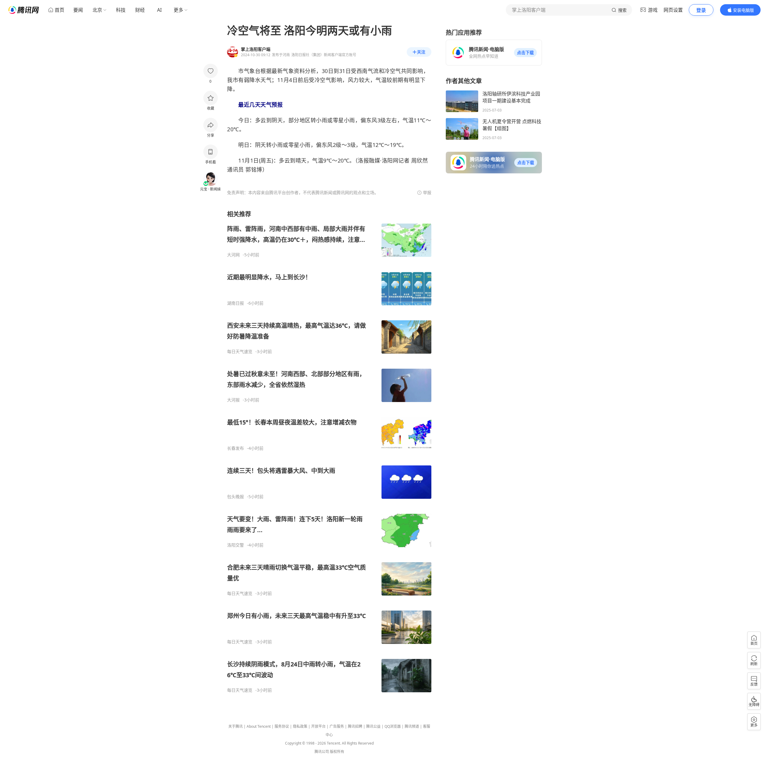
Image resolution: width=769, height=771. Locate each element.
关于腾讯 (235, 726)
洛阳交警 (235, 545)
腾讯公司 (322, 751)
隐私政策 (300, 726)
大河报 (233, 400)
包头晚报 (235, 497)
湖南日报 (235, 303)
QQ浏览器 (392, 726)
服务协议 (282, 726)
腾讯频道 (412, 726)
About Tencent (259, 726)
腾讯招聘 (355, 726)
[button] (525, 52)
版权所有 (337, 751)
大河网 (233, 255)
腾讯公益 (373, 726)
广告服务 (337, 726)
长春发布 (235, 448)
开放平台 (318, 726)
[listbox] (329, 451)
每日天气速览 (239, 351)
